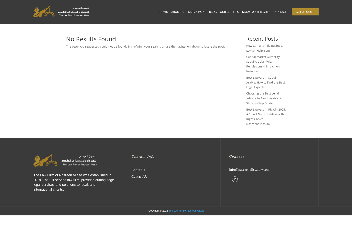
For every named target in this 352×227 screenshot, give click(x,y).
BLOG (213, 12)
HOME (164, 12)
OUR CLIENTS (229, 12)
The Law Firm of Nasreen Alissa (186, 210)
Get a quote (305, 11)
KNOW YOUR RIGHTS (256, 12)
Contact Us (139, 176)
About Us (138, 170)
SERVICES (195, 12)
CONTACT (280, 12)
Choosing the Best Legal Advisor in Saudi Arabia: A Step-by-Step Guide (264, 98)
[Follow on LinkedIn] (235, 179)
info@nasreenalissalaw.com (249, 170)
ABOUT (176, 12)
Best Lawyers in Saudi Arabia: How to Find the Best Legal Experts (265, 82)
